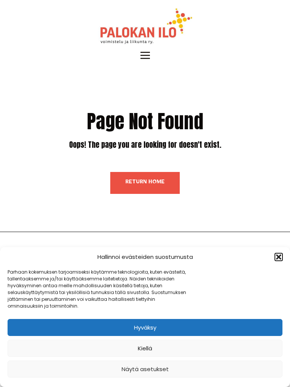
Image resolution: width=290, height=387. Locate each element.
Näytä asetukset (145, 369)
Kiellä (145, 348)
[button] (278, 257)
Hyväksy (145, 327)
